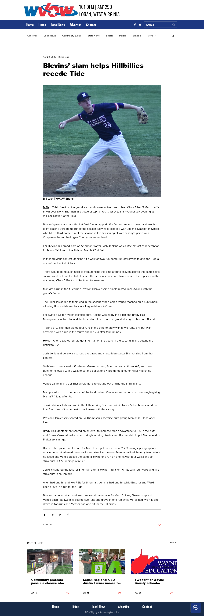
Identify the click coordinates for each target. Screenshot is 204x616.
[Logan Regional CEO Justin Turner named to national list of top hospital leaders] (102, 561)
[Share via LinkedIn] (60, 514)
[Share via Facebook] (44, 514)
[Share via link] (67, 514)
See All (173, 542)
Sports (109, 35)
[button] (172, 35)
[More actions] (159, 57)
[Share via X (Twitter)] (52, 514)
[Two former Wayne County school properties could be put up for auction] (154, 561)
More (150, 35)
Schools (137, 35)
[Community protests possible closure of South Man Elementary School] (50, 561)
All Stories (32, 35)
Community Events (71, 35)
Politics (122, 35)
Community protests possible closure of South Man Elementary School (49, 581)
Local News (50, 35)
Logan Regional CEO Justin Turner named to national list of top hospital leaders (101, 581)
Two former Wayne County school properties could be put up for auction (153, 581)
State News (94, 35)
